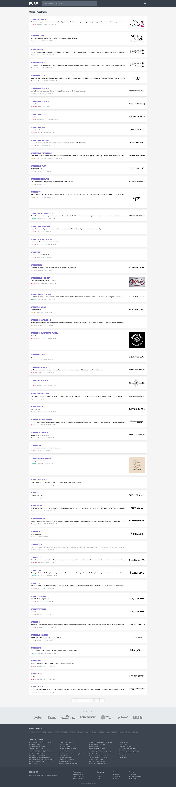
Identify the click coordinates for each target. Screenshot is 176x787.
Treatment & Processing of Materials (129, 752)
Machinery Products (65, 761)
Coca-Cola (64, 732)
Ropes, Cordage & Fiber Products (98, 763)
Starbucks (115, 732)
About (98, 774)
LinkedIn (117, 778)
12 (97, 700)
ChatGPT (56, 732)
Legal (98, 778)
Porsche (101, 732)
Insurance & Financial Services (67, 750)
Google (80, 732)
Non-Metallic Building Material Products (100, 752)
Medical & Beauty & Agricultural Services (100, 742)
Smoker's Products (124, 744)
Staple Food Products (125, 746)
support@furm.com (136, 776)
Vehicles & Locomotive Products (128, 754)
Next (102, 700)
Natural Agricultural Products (97, 750)
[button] (145, 3)
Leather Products (64, 756)
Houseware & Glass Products (67, 748)
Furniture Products (64, 744)
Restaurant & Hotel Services (97, 761)
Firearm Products (34, 763)
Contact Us (133, 778)
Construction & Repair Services (38, 754)
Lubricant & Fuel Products (66, 759)
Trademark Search (78, 774)
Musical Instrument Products (97, 748)
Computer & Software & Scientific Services (41, 752)
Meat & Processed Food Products (68, 763)
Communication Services (36, 748)
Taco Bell (128, 732)
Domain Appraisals (78, 776)
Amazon (32, 732)
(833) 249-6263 (134, 774)
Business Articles (78, 778)
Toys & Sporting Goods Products (128, 748)
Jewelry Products (64, 752)
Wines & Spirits (123, 756)
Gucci (86, 732)
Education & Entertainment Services (39, 757)
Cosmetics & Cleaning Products (38, 756)
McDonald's (93, 732)
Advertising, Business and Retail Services (40, 742)
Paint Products (93, 754)
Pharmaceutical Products (96, 759)
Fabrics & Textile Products (36, 761)
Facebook (72, 732)
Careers (99, 776)
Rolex (108, 732)
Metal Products (93, 746)
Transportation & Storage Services (128, 750)
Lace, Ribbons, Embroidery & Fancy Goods (71, 754)
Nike (121, 732)
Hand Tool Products (64, 746)
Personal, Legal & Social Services (98, 757)
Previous (75, 700)
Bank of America (47, 732)
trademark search (40, 775)
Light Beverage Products (66, 757)
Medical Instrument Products (97, 744)
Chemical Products (34, 744)
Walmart (135, 732)
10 (90, 700)
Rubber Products (123, 742)
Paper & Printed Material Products (98, 756)
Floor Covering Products (66, 742)
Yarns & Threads (123, 757)
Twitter (116, 774)
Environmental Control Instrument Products (41, 759)
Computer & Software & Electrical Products (41, 750)
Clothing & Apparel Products (37, 746)
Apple (38, 732)
